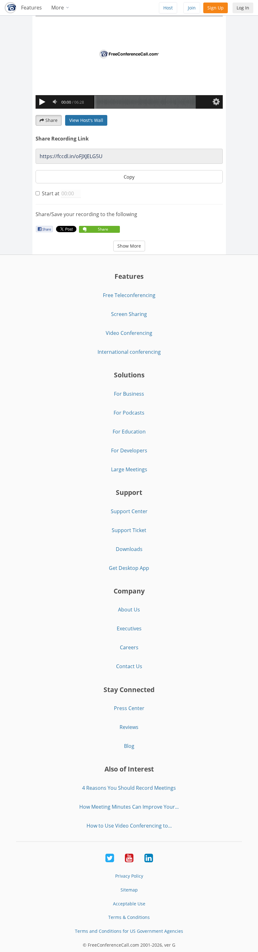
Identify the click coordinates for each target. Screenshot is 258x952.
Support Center (129, 511)
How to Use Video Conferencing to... (129, 825)
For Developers (129, 450)
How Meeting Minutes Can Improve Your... (129, 806)
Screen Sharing (129, 314)
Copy (129, 177)
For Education (129, 431)
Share (51, 120)
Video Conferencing (129, 333)
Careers (129, 647)
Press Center (129, 708)
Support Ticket (129, 530)
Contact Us (129, 666)
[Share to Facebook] (44, 229)
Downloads (129, 549)
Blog (129, 746)
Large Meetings (129, 469)
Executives (129, 628)
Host (168, 8)
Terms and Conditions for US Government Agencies (129, 931)
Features (31, 7)
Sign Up (215, 8)
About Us (129, 609)
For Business (129, 393)
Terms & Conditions (129, 917)
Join (192, 8)
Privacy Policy (129, 876)
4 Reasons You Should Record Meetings (129, 787)
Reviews (129, 727)
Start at (50, 193)
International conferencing (129, 351)
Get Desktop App (129, 568)
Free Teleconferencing (129, 295)
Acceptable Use (129, 904)
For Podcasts (129, 412)
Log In (243, 8)
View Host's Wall (86, 120)
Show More (129, 246)
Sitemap (129, 890)
